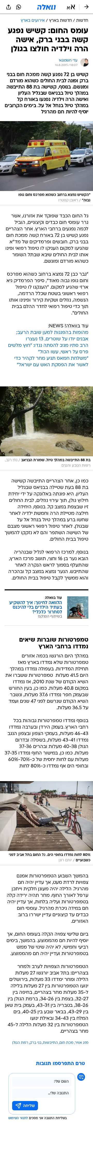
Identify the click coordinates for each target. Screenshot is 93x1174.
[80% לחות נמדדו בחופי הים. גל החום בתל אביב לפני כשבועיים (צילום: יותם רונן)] (46, 823)
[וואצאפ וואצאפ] (18, 7)
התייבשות (50, 1043)
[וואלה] (46, 7)
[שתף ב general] (8, 7)
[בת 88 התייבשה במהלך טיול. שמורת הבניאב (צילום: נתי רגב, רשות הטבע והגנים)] (46, 428)
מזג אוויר (81, 1043)
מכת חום (66, 1043)
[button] (71, 7)
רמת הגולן (20, 1043)
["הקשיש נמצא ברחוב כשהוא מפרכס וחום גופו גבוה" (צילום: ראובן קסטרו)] (46, 163)
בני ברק (35, 1043)
